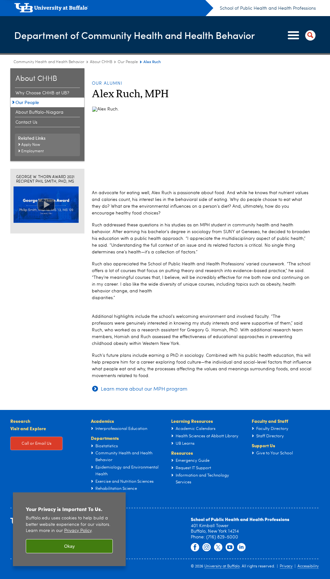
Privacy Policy (78, 530)
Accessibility (308, 566)
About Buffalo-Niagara (39, 112)
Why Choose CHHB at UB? (42, 93)
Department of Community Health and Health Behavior (134, 35)
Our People (128, 62)
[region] (69, 529)
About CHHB (101, 62)
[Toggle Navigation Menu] (300, 35)
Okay (69, 546)
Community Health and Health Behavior (49, 62)
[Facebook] (195, 547)
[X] (218, 547)
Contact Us (26, 122)
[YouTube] (230, 547)
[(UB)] (113, 9)
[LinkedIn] (241, 547)
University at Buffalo (222, 566)
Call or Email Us (37, 443)
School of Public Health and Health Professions (268, 8)
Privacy (286, 566)
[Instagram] (206, 547)
